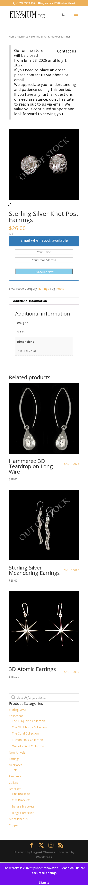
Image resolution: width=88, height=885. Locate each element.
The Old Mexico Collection (29, 727)
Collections (16, 716)
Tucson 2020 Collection (27, 740)
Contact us (66, 51)
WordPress (44, 857)
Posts (60, 288)
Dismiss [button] (44, 882)
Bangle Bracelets (23, 806)
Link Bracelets (21, 794)
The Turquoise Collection (28, 721)
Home (12, 36)
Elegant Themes (43, 852)
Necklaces (15, 765)
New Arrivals (17, 752)
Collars (13, 783)
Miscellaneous (18, 819)
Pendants (15, 776)
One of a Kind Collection (28, 746)
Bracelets (15, 789)
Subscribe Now (44, 272)
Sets (15, 770)
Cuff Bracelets (21, 800)
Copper (13, 825)
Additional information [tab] (30, 301)
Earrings (23, 36)
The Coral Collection (25, 733)
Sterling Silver (17, 710)
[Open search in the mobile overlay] (44, 697)
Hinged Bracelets (23, 813)
